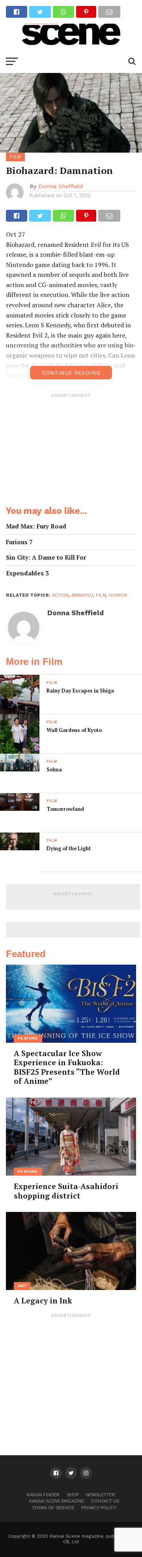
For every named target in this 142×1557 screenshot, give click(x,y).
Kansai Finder (43, 1494)
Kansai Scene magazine (56, 1501)
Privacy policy (98, 1507)
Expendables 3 (27, 573)
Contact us (105, 1501)
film (101, 595)
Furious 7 (19, 542)
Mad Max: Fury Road (36, 526)
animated (82, 595)
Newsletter (100, 1494)
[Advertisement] (71, 450)
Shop (73, 1494)
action (60, 595)
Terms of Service (53, 1507)
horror (118, 595)
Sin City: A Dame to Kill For (46, 557)
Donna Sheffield (60, 186)
